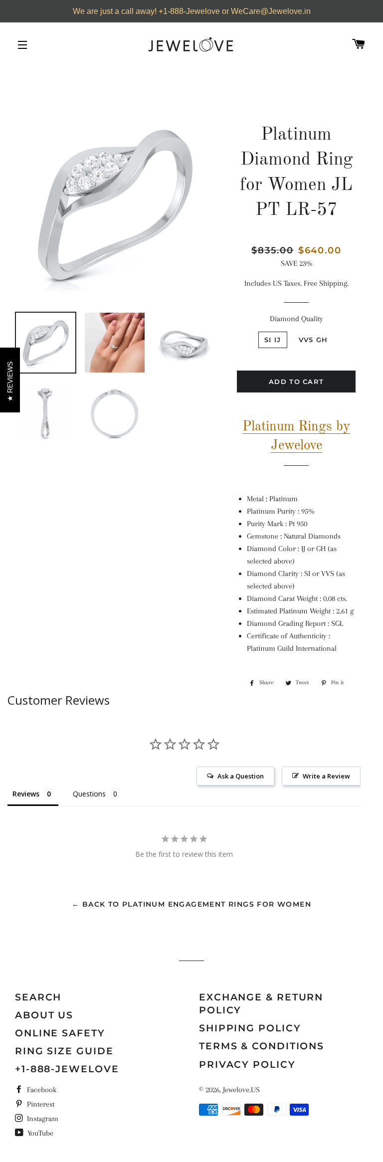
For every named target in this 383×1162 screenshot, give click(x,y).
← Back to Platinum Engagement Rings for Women (191, 904)
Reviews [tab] (25, 793)
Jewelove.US (241, 1089)
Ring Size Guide (64, 1051)
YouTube (39, 1133)
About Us (44, 1015)
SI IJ (272, 340)
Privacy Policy (247, 1064)
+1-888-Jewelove (67, 1069)
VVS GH (313, 340)
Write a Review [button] (326, 776)
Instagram (41, 1118)
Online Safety (60, 1033)
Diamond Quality (296, 318)
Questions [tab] (89, 793)
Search (38, 997)
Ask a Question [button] (240, 776)
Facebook (40, 1089)
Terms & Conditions (261, 1046)
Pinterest (39, 1104)
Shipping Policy (250, 1028)
